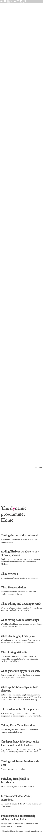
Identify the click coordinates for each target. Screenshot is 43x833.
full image (38, 467)
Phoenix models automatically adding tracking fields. (18, 817)
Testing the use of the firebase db (20, 535)
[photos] (21, 1)
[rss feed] (11, 1)
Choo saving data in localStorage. (20, 620)
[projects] (18, 1)
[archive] (8, 1)
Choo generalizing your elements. (20, 671)
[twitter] (14, 1)
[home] (1, 1)
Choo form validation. (13, 587)
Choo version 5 (9, 574)
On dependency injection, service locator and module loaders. (20, 743)
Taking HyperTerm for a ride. (18, 725)
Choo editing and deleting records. (21, 604)
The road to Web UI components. (20, 709)
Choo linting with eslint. (15, 652)
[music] (24, 1)
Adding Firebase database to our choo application (20, 553)
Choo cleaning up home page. (18, 636)
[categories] (4, 1)
